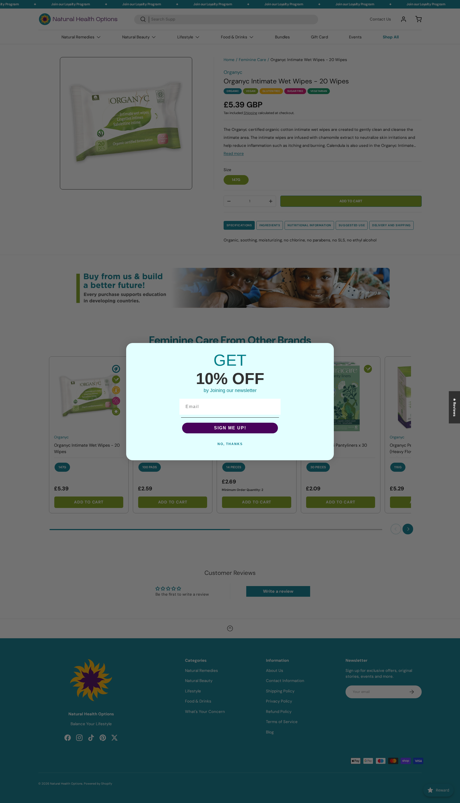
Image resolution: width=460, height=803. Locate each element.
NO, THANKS (230, 444)
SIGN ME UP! (230, 428)
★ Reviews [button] (454, 407)
